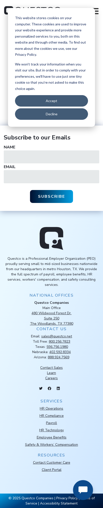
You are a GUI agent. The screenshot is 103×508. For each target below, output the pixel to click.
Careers (51, 378)
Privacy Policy (67, 498)
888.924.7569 (58, 357)
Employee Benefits (51, 437)
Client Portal (52, 469)
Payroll (51, 423)
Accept (51, 101)
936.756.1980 (57, 346)
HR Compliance (52, 415)
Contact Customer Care (51, 462)
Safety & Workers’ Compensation (51, 444)
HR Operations (51, 408)
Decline (52, 114)
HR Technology (51, 430)
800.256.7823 (59, 341)
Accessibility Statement (59, 503)
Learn (51, 373)
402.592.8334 (60, 352)
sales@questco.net (56, 336)
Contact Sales (51, 367)
